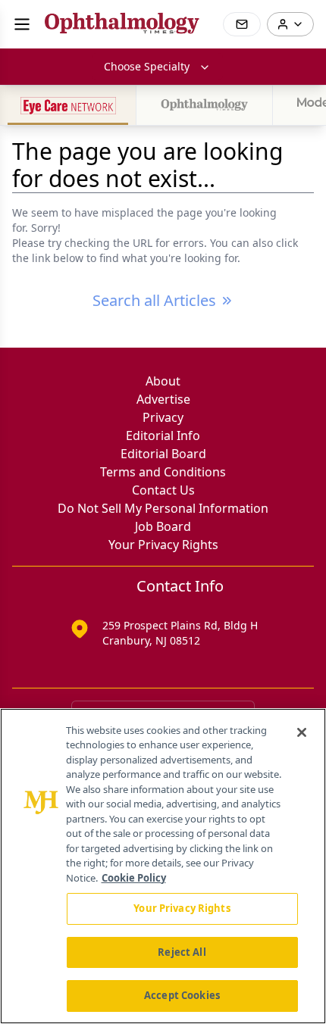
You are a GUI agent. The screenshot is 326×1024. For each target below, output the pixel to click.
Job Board (163, 526)
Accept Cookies (182, 995)
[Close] (301, 732)
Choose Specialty (147, 66)
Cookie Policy (134, 878)
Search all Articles (154, 300)
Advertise (163, 399)
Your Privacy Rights (163, 544)
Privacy (163, 417)
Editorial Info (163, 435)
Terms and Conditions (163, 472)
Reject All (181, 952)
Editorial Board (163, 453)
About (163, 381)
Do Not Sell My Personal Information (163, 508)
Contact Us (163, 490)
